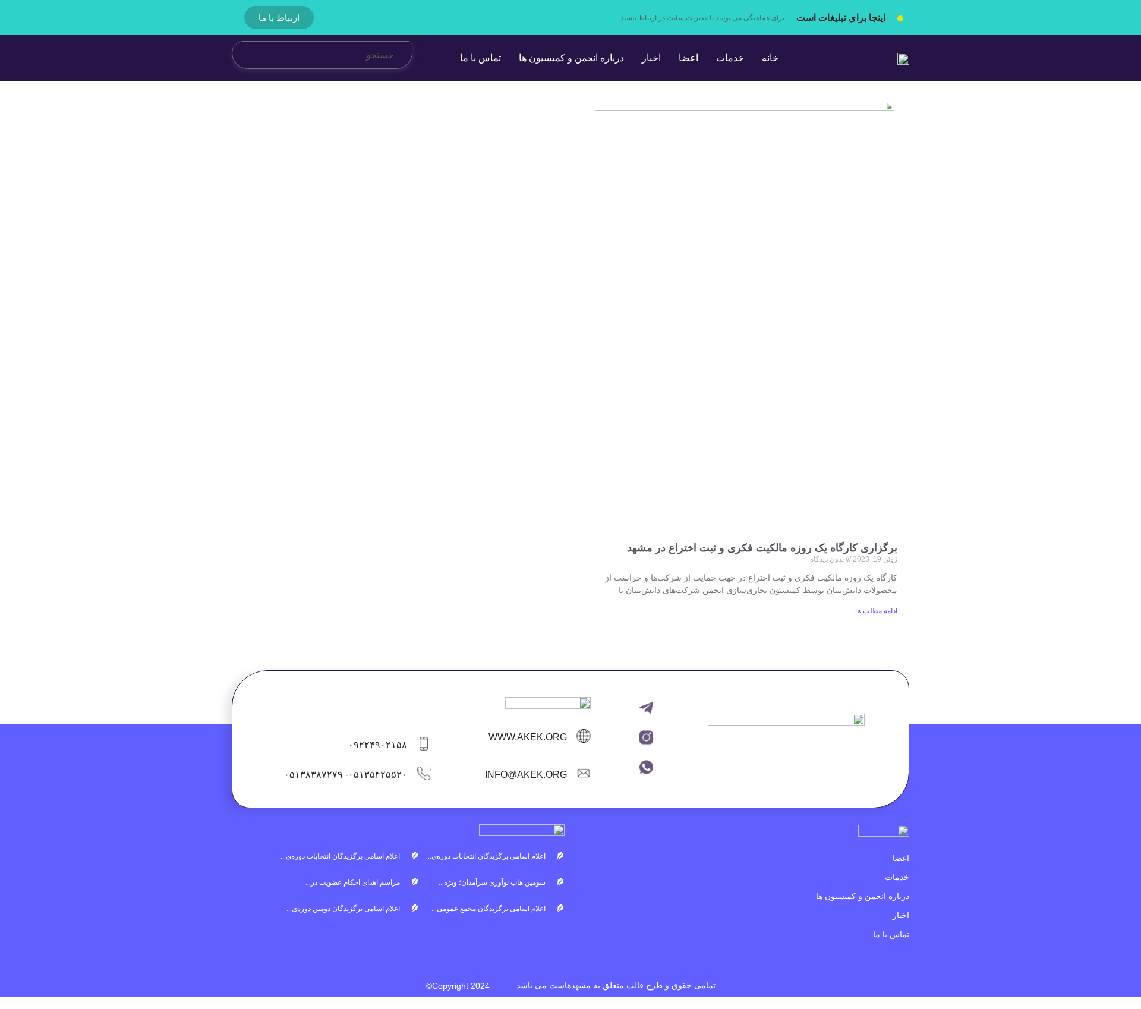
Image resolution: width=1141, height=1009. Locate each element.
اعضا (901, 858)
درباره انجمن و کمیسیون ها (862, 896)
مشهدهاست (570, 985)
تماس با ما (891, 934)
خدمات (897, 877)
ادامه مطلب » (877, 611)
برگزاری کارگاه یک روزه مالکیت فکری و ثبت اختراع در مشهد (762, 548)
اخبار (901, 915)
